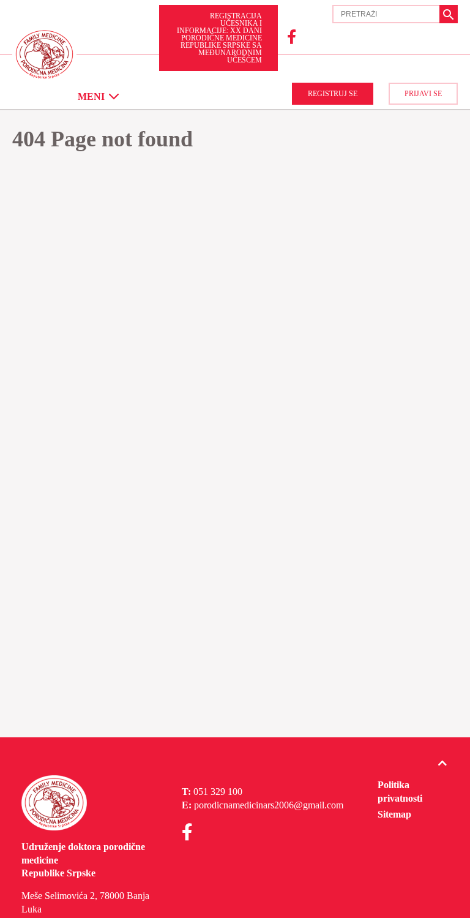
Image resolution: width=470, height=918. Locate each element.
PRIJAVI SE (423, 93)
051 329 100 (217, 791)
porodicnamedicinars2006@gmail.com (268, 805)
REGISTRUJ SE (332, 93)
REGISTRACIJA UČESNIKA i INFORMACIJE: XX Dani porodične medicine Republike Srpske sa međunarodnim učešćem (219, 38)
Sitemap (394, 814)
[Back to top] (442, 764)
